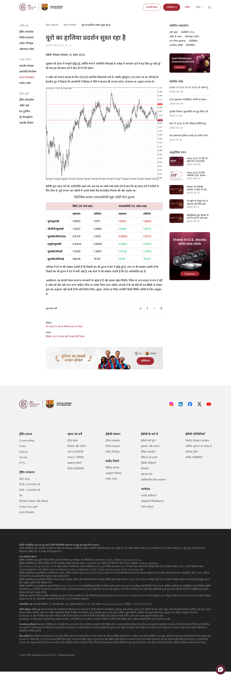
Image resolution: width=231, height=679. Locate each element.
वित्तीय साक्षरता (26, 37)
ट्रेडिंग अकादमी (52, 25)
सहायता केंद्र (146, 474)
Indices (23, 451)
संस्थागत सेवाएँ (74, 462)
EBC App (24, 478)
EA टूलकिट (24, 111)
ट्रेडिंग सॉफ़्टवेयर (26, 99)
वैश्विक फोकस (112, 467)
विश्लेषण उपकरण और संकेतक (33, 501)
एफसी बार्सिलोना (149, 495)
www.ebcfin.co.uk (131, 560)
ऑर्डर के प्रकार (175, 36)
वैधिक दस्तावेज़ (148, 451)
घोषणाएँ (145, 468)
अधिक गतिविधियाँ (193, 457)
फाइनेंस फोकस (26, 65)
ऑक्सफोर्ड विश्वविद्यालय (152, 501)
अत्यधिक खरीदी (176, 45)
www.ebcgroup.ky (148, 563)
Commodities (27, 440)
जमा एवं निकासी (75, 451)
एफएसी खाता (151, 7)
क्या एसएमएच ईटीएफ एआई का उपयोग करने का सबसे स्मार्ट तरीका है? (189, 135)
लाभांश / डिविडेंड (75, 457)
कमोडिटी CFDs (188, 32)
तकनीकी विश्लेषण (27, 71)
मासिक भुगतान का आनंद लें (198, 446)
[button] (220, 669)
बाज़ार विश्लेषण (26, 77)
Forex (22, 446)
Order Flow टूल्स (28, 506)
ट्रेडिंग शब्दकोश (26, 31)
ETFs (22, 462)
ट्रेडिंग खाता (72, 440)
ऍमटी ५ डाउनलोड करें (29, 489)
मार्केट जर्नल (25, 83)
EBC (29, 655)
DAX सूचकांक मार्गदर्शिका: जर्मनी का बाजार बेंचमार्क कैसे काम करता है (189, 99)
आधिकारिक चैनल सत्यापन (153, 479)
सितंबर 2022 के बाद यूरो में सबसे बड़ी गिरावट (65, 336)
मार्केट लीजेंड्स (26, 43)
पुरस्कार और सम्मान (150, 446)
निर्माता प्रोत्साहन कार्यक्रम (197, 440)
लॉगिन (187, 7)
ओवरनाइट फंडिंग (192, 36)
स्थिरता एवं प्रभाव (149, 457)
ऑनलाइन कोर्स (26, 48)
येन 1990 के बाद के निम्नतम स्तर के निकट (64, 326)
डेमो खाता (173, 32)
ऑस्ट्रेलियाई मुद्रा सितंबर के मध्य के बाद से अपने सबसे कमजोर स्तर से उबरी (198, 216)
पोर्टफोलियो (190, 45)
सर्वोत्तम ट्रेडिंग (191, 451)
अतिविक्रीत (193, 40)
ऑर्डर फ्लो (24, 105)
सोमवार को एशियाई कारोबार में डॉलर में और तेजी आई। (196, 188)
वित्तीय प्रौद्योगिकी (75, 468)
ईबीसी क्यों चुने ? (149, 440)
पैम (20, 495)
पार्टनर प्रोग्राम (147, 506)
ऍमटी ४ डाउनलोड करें (29, 484)
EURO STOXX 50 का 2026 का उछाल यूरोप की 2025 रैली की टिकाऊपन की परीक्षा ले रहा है (189, 87)
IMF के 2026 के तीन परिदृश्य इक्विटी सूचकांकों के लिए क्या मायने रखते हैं (189, 123)
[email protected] (114, 604)
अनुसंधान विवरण (113, 473)
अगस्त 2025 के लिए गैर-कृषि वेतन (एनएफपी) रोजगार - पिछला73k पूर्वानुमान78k (198, 160)
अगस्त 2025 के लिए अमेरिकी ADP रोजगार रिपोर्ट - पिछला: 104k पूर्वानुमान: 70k (196, 174)
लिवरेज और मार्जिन (76, 446)
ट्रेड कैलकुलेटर (26, 116)
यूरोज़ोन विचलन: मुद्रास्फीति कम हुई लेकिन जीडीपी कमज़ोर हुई (189, 111)
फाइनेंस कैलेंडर (26, 122)
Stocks (23, 457)
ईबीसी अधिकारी (148, 462)
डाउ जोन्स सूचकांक (177, 40)
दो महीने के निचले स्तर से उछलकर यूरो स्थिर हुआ (197, 202)
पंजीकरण (171, 7)
